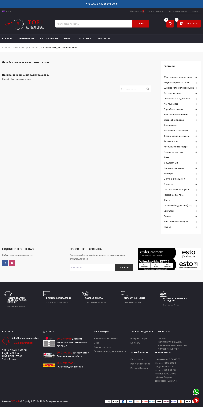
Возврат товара (138, 338)
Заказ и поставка (102, 347)
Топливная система (173, 152)
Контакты (135, 343)
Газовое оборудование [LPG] (178, 205)
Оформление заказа (177, 12)
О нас (96, 343)
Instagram (12, 263)
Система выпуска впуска (176, 189)
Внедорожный (171, 163)
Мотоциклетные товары (176, 147)
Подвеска (168, 184)
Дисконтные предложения (177, 98)
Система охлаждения (174, 179)
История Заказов (139, 368)
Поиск (141, 23)
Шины (166, 157)
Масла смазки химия (174, 168)
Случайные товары (173, 109)
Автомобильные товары (176, 130)
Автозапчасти (171, 141)
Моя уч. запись (156, 12)
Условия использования (106, 338)
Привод (167, 227)
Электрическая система (176, 114)
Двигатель (169, 211)
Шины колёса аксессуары (176, 221)
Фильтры (168, 173)
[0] (170, 24)
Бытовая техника (172, 93)
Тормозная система (174, 195)
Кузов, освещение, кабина (176, 136)
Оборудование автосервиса (178, 77)
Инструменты (171, 104)
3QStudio (15, 401)
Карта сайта (136, 359)
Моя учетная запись (140, 364)
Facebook (5, 263)
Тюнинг (167, 216)
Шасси (167, 200)
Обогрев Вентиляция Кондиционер (174, 123)
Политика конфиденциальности (110, 351)
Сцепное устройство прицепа (179, 88)
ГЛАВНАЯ (169, 66)
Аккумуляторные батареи (176, 82)
